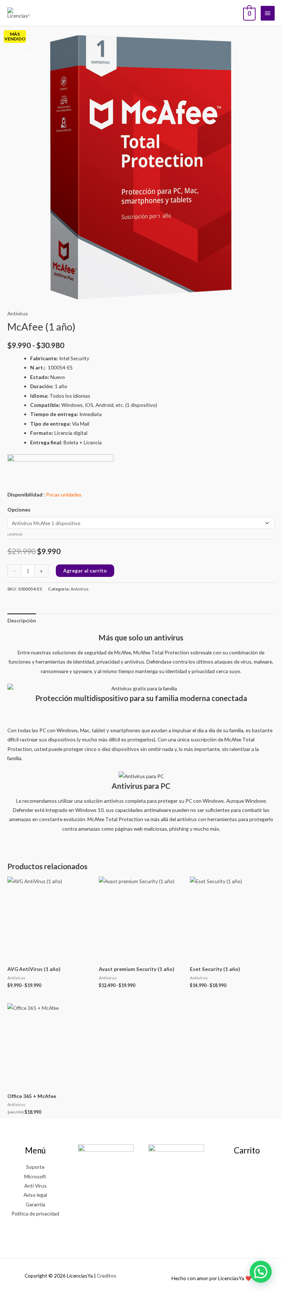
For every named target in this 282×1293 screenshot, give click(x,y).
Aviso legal (35, 1195)
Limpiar (14, 534)
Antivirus (17, 313)
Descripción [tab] (21, 620)
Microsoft (35, 1176)
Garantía (35, 1204)
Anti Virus (35, 1185)
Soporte (35, 1167)
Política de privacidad (35, 1213)
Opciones (18, 509)
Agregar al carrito (85, 570)
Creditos (106, 1275)
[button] (261, 1272)
